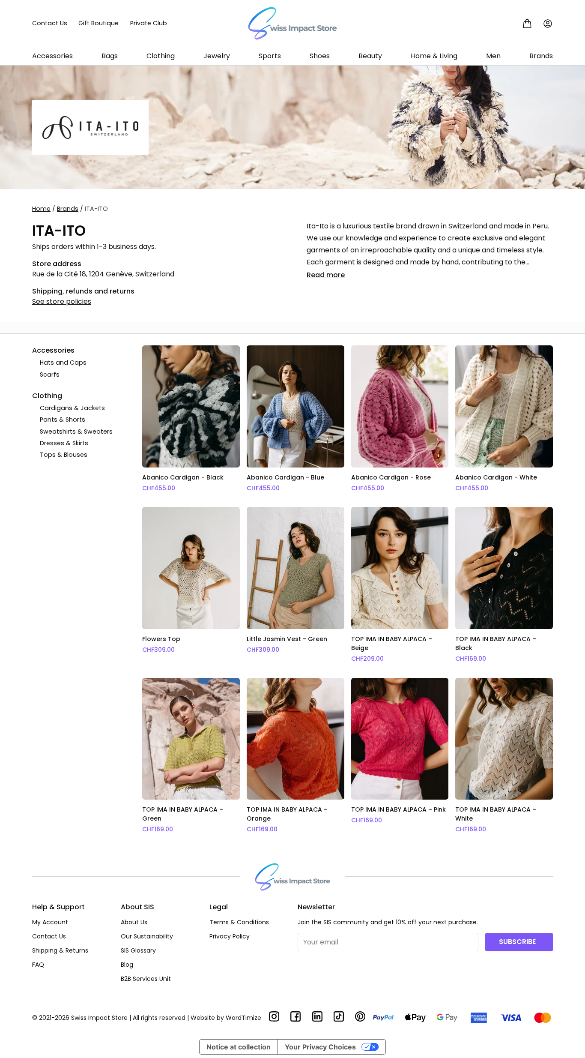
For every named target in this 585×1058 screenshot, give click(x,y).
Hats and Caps (63, 362)
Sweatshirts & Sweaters (76, 431)
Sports (270, 56)
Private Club (148, 23)
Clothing (160, 56)
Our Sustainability (147, 936)
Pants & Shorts (62, 419)
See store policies (61, 301)
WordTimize (243, 1017)
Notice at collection (238, 1047)
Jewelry (216, 56)
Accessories (52, 56)
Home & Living (434, 56)
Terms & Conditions (239, 922)
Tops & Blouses (63, 454)
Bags (109, 56)
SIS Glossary (138, 950)
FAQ (38, 964)
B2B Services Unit (146, 978)
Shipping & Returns (60, 950)
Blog (127, 964)
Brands (541, 56)
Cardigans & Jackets (72, 408)
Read (326, 275)
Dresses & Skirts (64, 443)
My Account (50, 922)
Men (493, 56)
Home (41, 208)
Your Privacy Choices (320, 1047)
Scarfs (50, 374)
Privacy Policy (229, 936)
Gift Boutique (98, 23)
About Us (134, 922)
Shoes (320, 56)
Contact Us (49, 23)
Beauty (370, 56)
